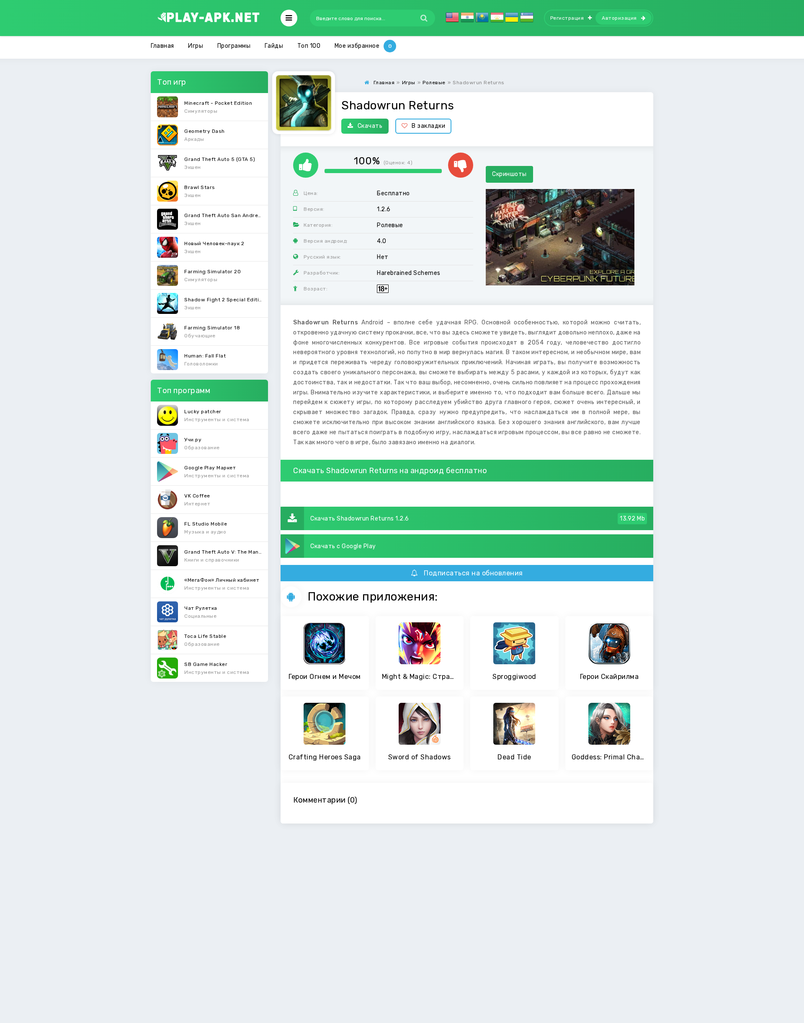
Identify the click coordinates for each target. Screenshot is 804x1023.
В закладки (428, 125)
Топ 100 (309, 45)
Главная (162, 45)
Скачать (370, 125)
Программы (234, 45)
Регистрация (567, 18)
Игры (195, 45)
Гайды (274, 45)
